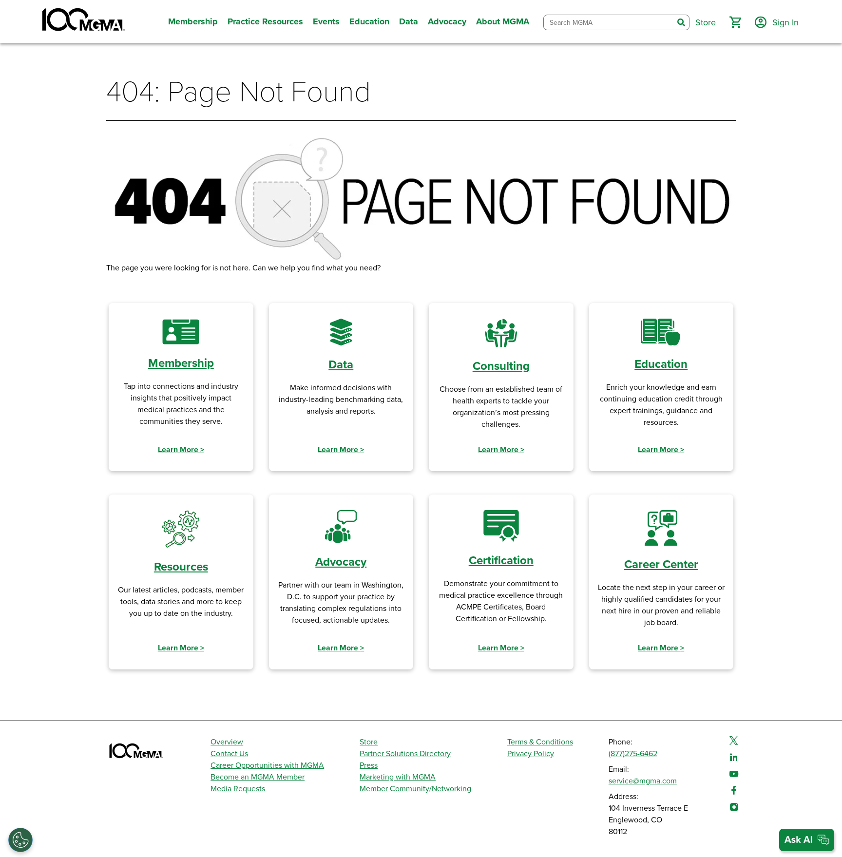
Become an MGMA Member (257, 777)
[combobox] (608, 22)
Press (369, 765)
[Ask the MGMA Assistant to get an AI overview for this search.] (806, 840)
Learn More (181, 450)
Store (369, 742)
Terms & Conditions (540, 742)
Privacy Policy (530, 754)
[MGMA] (82, 21)
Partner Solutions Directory (405, 754)
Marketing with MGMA (398, 777)
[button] (735, 22)
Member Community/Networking (415, 789)
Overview (226, 742)
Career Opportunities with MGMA (267, 765)
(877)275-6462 (633, 754)
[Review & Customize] (20, 840)
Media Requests (237, 789)
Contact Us (229, 754)
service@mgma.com (643, 781)
